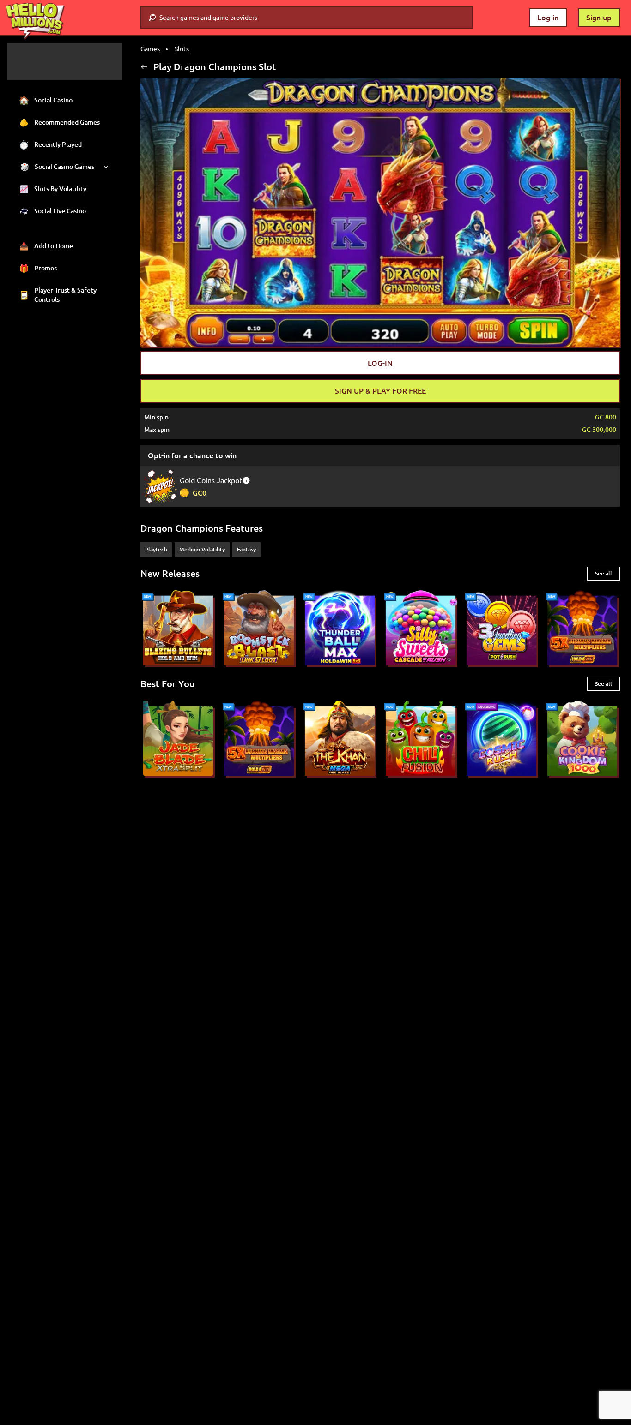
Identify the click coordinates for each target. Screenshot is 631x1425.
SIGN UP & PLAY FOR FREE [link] (380, 391)
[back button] (144, 67)
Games (150, 49)
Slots (182, 49)
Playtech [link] (156, 549)
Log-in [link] (547, 17)
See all (603, 573)
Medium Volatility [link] (202, 549)
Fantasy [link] (246, 549)
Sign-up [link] (599, 17)
